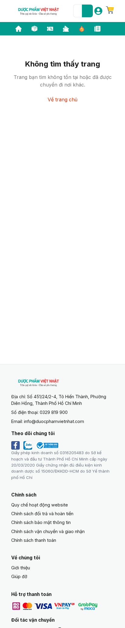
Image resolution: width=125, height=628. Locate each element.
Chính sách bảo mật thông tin (41, 522)
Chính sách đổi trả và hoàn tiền (42, 513)
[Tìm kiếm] (87, 11)
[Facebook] (15, 445)
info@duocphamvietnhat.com (54, 421)
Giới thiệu (20, 567)
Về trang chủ (62, 99)
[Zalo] (27, 445)
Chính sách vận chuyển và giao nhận (48, 531)
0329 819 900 (54, 412)
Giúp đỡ (19, 576)
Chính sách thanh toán (33, 540)
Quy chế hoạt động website (39, 504)
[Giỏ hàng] (110, 10)
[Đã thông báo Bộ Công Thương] (47, 445)
